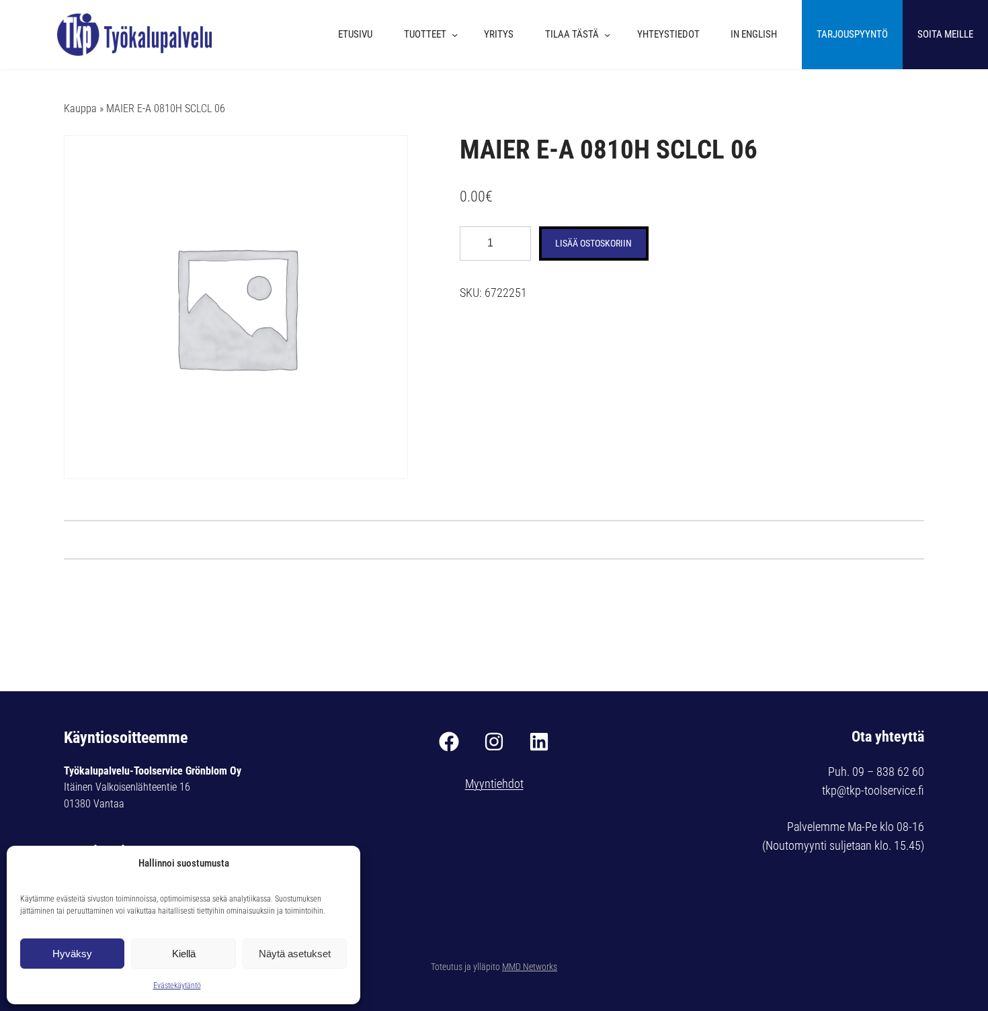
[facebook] (449, 741)
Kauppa (80, 108)
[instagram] (494, 741)
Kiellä (184, 953)
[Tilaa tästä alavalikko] (611, 35)
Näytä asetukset (295, 953)
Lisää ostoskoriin (593, 243)
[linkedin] (539, 741)
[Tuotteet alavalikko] (458, 35)
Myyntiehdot (494, 784)
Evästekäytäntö (177, 985)
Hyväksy (72, 953)
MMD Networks (529, 966)
